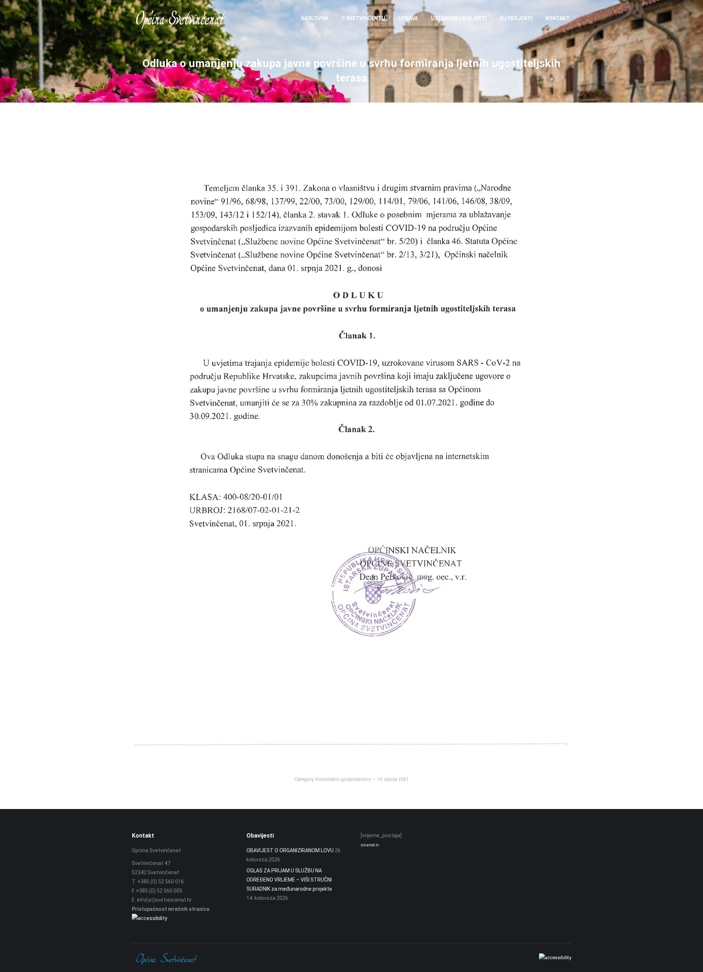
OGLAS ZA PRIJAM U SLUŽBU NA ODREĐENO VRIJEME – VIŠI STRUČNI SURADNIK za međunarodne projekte (289, 880)
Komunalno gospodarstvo (343, 779)
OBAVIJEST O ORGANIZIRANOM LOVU (290, 850)
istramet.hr (370, 845)
